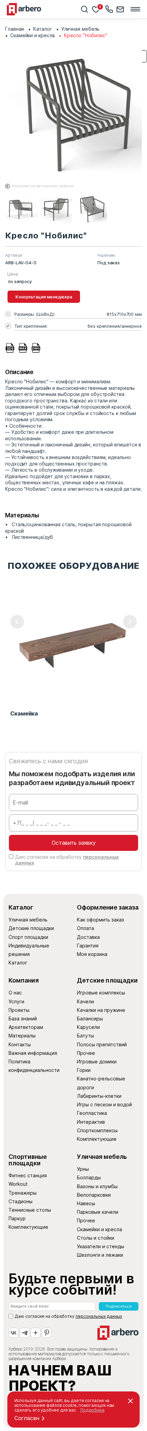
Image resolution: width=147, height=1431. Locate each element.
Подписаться (119, 1306)
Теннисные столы (30, 1210)
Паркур (17, 1218)
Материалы (22, 1035)
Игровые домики (97, 1061)
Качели (85, 1001)
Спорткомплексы (97, 1130)
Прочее (86, 1053)
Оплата (85, 928)
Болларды (89, 1177)
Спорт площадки (28, 937)
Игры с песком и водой (104, 1104)
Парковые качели (97, 1212)
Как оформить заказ (100, 920)
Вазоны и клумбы (97, 1186)
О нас (15, 992)
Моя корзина (92, 954)
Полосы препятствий (102, 1044)
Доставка (88, 937)
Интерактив (91, 1122)
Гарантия (87, 945)
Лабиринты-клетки (99, 1096)
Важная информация (33, 1053)
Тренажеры (23, 1193)
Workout (18, 1184)
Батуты (85, 1035)
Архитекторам (26, 1027)
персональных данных (99, 1316)
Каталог (18, 962)
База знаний (23, 1018)
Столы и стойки (95, 1238)
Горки (84, 1070)
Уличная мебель (28, 920)
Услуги (16, 1001)
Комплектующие (97, 1139)
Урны (83, 1169)
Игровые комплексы (101, 992)
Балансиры (90, 1018)
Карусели (88, 1027)
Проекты (19, 1010)
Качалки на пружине (101, 1010)
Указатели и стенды (100, 1246)
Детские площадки (31, 928)
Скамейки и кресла (99, 1229)
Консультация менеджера (43, 296)
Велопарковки (94, 1195)
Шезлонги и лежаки (100, 1255)
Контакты (20, 1044)
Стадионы (20, 1201)
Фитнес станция (28, 1175)
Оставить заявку (74, 842)
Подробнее (92, 1410)
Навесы (86, 1203)
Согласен (26, 1418)
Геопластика (92, 1113)
